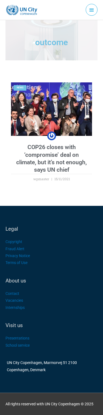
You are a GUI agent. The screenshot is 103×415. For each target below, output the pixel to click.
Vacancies (14, 300)
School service (17, 345)
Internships (15, 307)
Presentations (17, 338)
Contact (12, 293)
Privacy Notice (17, 256)
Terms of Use (16, 262)
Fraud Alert (14, 249)
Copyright (13, 241)
